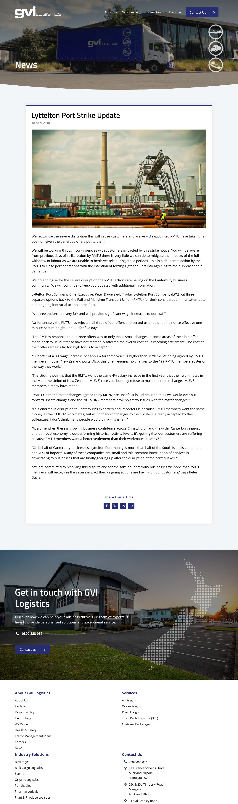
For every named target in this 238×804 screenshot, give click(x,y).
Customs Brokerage (136, 724)
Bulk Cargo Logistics (29, 768)
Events (19, 774)
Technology (23, 718)
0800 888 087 (32, 633)
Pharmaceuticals (26, 791)
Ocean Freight (131, 706)
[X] (115, 506)
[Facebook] (107, 506)
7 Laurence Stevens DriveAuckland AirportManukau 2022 (146, 773)
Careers (20, 742)
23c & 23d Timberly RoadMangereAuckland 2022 (146, 789)
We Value (21, 724)
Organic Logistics (27, 780)
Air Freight (129, 700)
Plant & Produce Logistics (33, 797)
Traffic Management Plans (33, 736)
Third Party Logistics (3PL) (140, 718)
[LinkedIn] (123, 506)
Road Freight (131, 712)
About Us (21, 700)
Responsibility (24, 712)
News (18, 748)
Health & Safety (25, 730)
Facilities (21, 706)
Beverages (22, 762)
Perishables (23, 786)
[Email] (131, 506)
